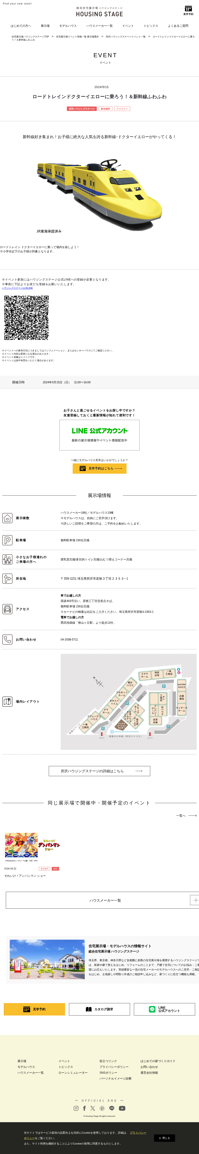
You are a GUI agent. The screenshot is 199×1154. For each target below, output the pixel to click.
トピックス (151, 25)
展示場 (45, 25)
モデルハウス (68, 25)
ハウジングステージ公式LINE (17, 288)
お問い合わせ (149, 1066)
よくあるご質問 (178, 25)
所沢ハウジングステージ (82, 108)
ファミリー (122, 108)
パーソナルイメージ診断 (116, 1078)
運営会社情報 (149, 1072)
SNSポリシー (108, 1072)
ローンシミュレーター (73, 1072)
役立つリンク (108, 1061)
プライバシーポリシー (114, 1066)
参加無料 (105, 108)
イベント (128, 25)
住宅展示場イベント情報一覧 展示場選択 (77, 36)
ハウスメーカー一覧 (99, 25)
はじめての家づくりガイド (158, 1061)
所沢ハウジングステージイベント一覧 (126, 36)
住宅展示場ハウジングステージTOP (30, 36)
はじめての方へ (21, 25)
